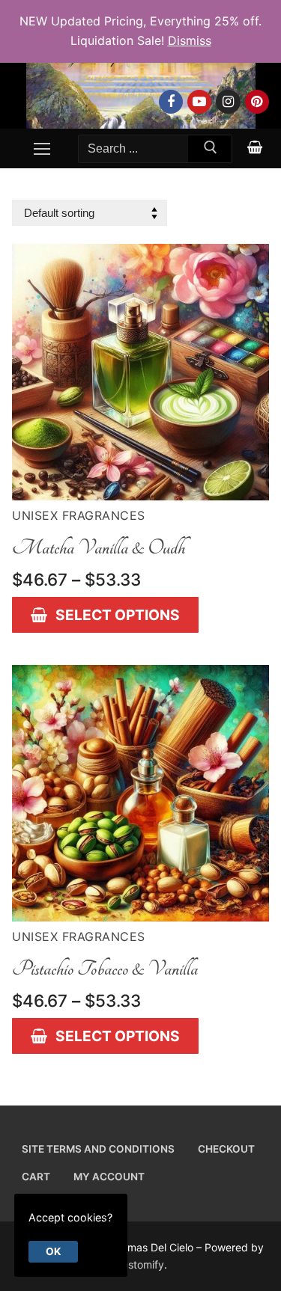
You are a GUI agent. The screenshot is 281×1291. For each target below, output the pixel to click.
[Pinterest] (257, 102)
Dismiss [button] (189, 40)
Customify (139, 1264)
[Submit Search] (210, 151)
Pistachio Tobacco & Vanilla (105, 968)
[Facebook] (171, 102)
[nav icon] (42, 149)
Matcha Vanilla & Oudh (98, 547)
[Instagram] (228, 102)
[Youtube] (199, 102)
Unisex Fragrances (78, 515)
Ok (53, 1251)
